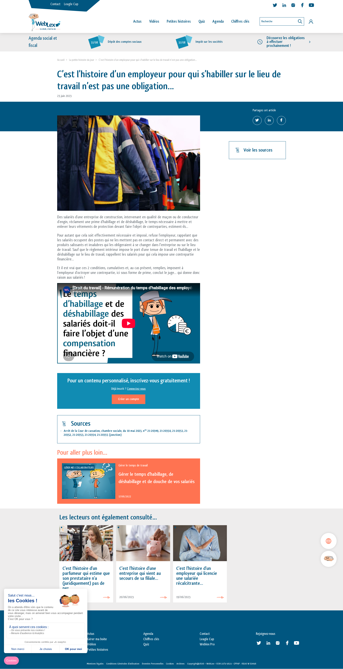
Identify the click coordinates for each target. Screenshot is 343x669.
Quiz (201, 21)
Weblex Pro (207, 644)
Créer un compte (128, 399)
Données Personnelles (153, 663)
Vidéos (154, 21)
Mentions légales (95, 663)
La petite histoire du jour (81, 60)
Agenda (218, 21)
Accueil (61, 60)
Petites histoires (179, 21)
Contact (55, 4)
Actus (137, 21)
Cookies (170, 663)
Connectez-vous (136, 388)
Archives (180, 663)
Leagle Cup (71, 4)
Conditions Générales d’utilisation (122, 663)
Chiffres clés (240, 21)
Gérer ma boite (97, 639)
